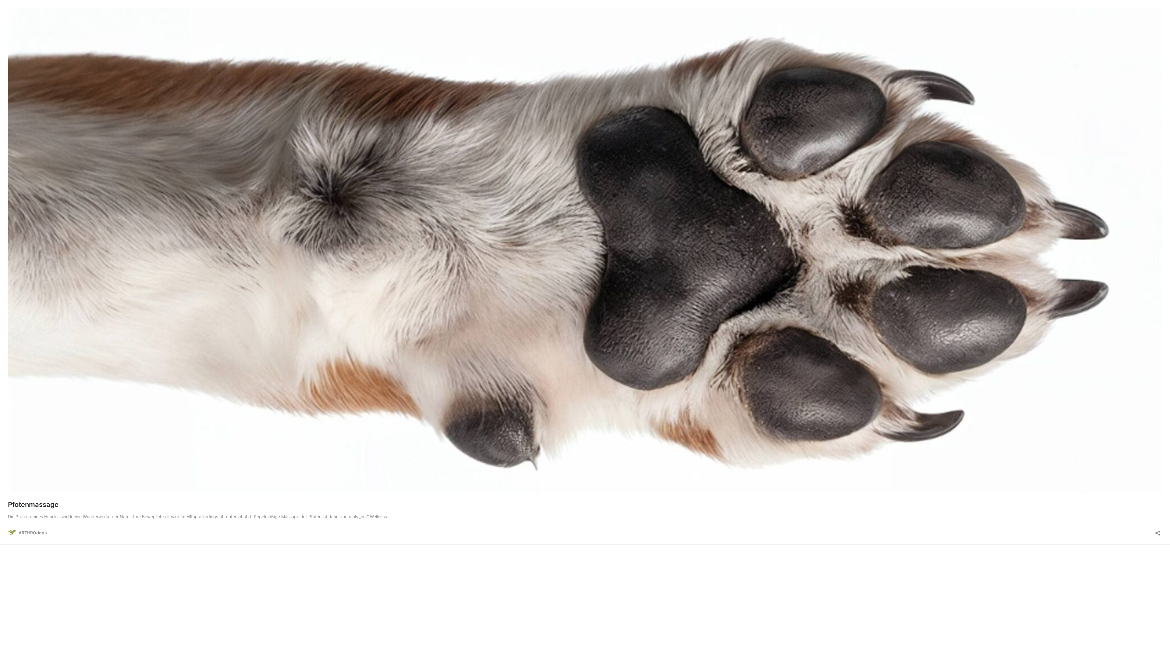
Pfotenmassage (33, 504)
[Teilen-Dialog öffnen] (1158, 531)
